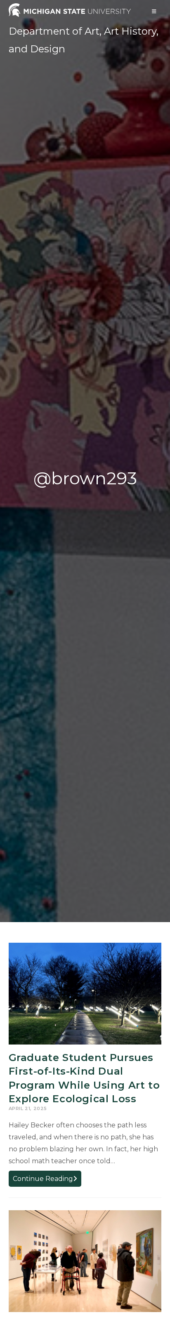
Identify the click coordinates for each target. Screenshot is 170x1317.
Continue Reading (47, 1180)
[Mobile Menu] (154, 11)
